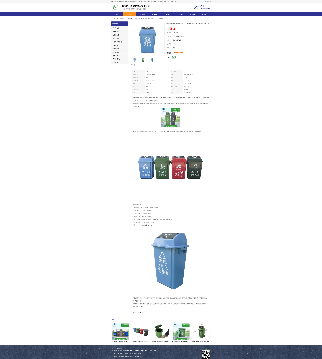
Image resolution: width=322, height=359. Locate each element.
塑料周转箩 (115, 38)
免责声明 (127, 356)
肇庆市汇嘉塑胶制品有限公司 (142, 351)
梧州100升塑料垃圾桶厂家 (187, 341)
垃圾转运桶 (115, 31)
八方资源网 (121, 356)
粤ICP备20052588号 (129, 351)
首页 (117, 14)
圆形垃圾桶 (115, 52)
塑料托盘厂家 (116, 59)
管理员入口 (133, 356)
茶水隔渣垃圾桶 (117, 42)
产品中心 (129, 14)
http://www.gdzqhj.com (138, 312)
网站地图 (138, 356)
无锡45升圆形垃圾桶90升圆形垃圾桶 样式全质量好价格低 (153, 341)
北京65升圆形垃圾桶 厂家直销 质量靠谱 (168, 341)
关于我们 (180, 14)
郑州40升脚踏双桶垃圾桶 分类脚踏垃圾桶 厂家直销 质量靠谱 (133, 341)
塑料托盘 (115, 62)
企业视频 (142, 14)
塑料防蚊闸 (115, 28)
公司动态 (154, 14)
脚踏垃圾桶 (115, 48)
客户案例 (192, 14)
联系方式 (205, 14)
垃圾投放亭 (115, 35)
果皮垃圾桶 (115, 55)
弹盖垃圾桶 (129, 18)
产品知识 (167, 14)
